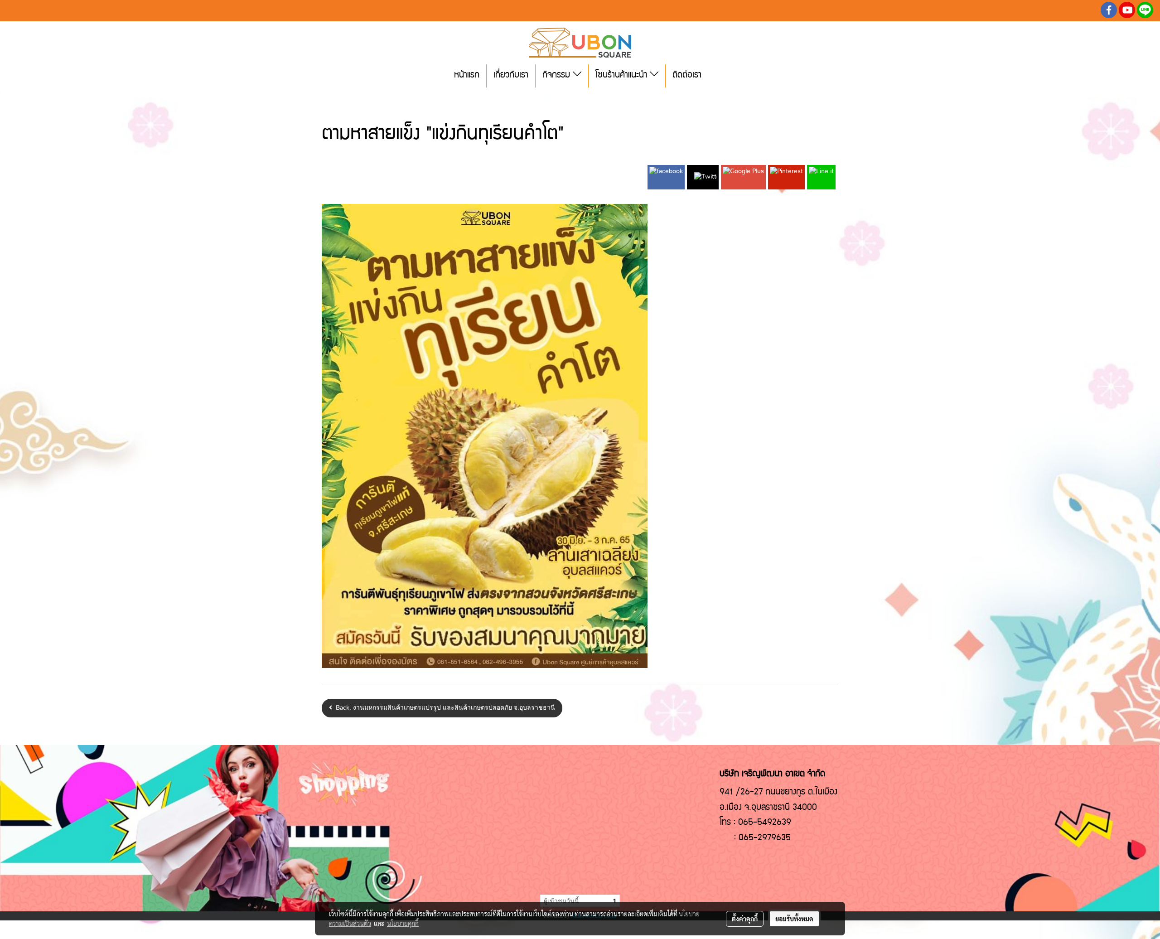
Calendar (334, 101)
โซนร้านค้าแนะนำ (622, 75)
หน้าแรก (466, 75)
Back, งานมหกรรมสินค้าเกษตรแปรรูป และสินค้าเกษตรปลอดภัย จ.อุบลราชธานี (443, 708)
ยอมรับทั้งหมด (794, 919)
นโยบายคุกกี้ (403, 923)
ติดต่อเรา (686, 75)
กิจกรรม (557, 75)
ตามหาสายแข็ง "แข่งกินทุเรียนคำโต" (405, 101)
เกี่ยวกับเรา (510, 75)
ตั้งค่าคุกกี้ (745, 919)
